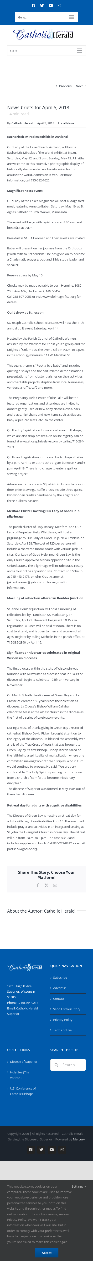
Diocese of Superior (23, 1061)
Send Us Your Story (66, 1009)
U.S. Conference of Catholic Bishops (23, 1091)
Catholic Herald (22, 123)
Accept (47, 1253)
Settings (78, 1186)
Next (79, 86)
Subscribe (60, 977)
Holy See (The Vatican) (19, 1075)
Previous (65, 86)
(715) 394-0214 (28, 1002)
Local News (66, 123)
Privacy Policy (62, 1020)
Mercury (79, 1139)
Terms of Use (62, 1030)
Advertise (60, 988)
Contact (58, 998)
